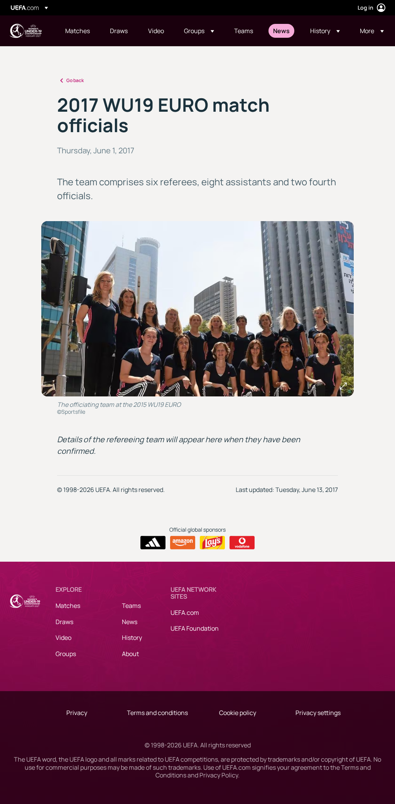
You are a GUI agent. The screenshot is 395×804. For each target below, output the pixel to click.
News (129, 622)
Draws (64, 622)
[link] (77, 30)
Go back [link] (75, 80)
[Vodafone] (242, 543)
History (132, 637)
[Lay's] (212, 543)
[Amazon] (182, 543)
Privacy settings (318, 712)
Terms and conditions (157, 712)
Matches (68, 605)
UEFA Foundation (194, 628)
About (130, 654)
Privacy (76, 712)
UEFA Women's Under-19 (25, 30)
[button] (199, 30)
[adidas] (152, 543)
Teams (131, 605)
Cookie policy (237, 712)
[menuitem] (78, 30)
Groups (66, 654)
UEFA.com (184, 612)
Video (63, 637)
